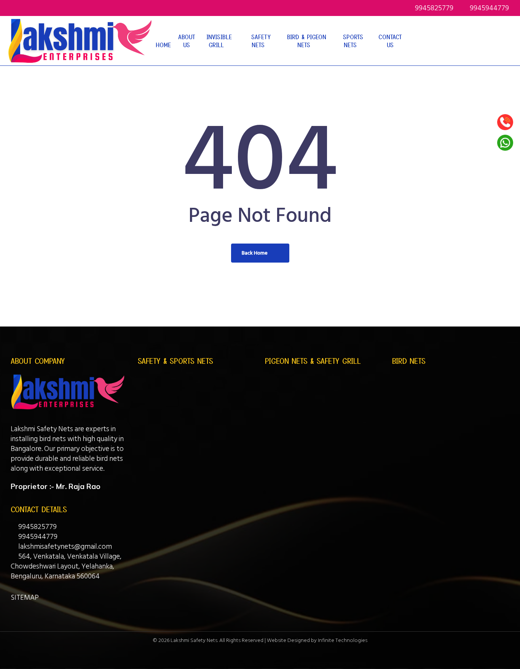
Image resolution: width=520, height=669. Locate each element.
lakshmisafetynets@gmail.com (64, 547)
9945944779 (37, 537)
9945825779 (37, 527)
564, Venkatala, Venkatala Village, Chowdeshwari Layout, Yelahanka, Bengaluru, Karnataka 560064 (66, 566)
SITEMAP (25, 598)
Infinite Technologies (342, 640)
